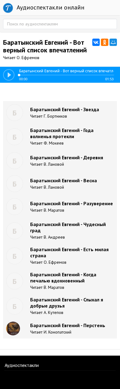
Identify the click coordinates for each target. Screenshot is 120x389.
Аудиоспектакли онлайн (49, 7)
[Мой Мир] (113, 42)
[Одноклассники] (104, 42)
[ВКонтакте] (96, 42)
